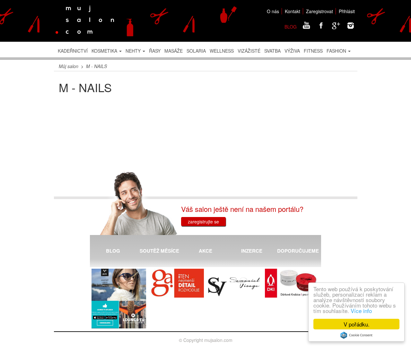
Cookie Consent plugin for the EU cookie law (356, 335)
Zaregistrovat (319, 11)
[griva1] (177, 283)
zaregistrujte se (203, 221)
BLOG (290, 26)
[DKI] (292, 283)
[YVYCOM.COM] (119, 285)
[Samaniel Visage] (234, 287)
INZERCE (251, 250)
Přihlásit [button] (347, 11)
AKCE (205, 250)
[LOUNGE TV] (119, 314)
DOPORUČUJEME (298, 250)
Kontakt (292, 11)
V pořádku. (357, 324)
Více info (361, 311)
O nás (273, 11)
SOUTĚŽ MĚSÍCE (159, 250)
